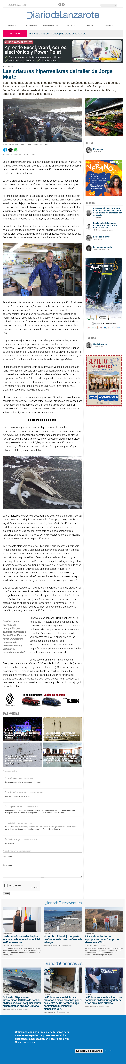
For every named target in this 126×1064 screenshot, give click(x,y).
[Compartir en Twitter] (10, 151)
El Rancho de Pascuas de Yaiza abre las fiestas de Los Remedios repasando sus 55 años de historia (22, 734)
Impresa (109, 26)
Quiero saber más (25, 1042)
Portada (12, 26)
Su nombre (7, 857)
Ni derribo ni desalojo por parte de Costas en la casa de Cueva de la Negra (63, 939)
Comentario (8, 865)
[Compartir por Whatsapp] (16, 151)
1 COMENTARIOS (66, 945)
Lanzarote (31, 26)
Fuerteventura (50, 26)
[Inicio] (63, 18)
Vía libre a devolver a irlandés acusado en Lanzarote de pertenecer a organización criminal (21, 759)
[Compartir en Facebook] (5, 151)
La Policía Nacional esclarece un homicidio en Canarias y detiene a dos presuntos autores (103, 1000)
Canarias (70, 26)
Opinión (89, 26)
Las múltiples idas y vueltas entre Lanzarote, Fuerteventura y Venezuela (62, 735)
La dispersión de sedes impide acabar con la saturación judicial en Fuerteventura (21, 939)
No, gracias (108, 1050)
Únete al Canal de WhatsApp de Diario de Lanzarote (57, 33)
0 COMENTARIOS (18, 945)
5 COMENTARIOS (18, 154)
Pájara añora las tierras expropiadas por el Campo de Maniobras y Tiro (102, 939)
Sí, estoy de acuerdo (89, 1050)
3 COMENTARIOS (101, 945)
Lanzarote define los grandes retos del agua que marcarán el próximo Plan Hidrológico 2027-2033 (63, 759)
